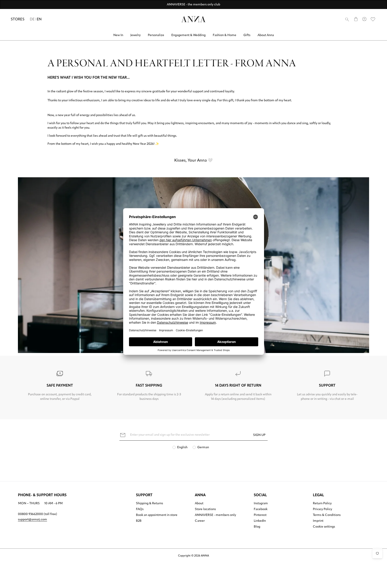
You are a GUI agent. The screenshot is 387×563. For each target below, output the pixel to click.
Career (200, 521)
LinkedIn (260, 521)
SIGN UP (259, 435)
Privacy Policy (322, 509)
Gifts (246, 35)
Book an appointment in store (156, 515)
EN (39, 19)
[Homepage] (193, 19)
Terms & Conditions (327, 515)
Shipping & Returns (149, 503)
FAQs (140, 509)
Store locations (205, 509)
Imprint (318, 521)
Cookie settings (324, 526)
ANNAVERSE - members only (215, 515)
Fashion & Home (224, 35)
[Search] (347, 19)
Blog (257, 526)
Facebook (260, 509)
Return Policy (322, 503)
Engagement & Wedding (188, 35)
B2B (139, 521)
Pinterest (260, 515)
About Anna (266, 35)
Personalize (156, 35)
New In (118, 35)
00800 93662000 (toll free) (37, 514)
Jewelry (135, 35)
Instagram (261, 503)
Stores (17, 19)
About (199, 503)
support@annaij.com (32, 519)
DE (32, 19)
